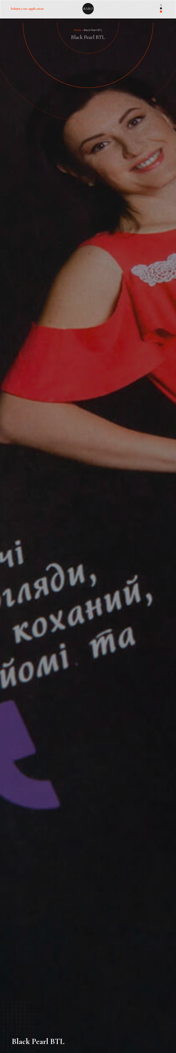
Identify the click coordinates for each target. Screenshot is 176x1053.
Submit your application (27, 8)
